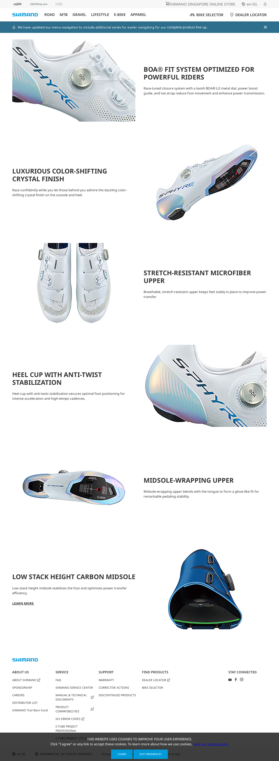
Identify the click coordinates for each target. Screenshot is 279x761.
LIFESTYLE (100, 14)
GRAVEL (79, 14)
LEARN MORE (23, 603)
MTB (64, 14)
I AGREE (121, 754)
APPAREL (138, 14)
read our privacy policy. (211, 744)
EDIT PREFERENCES (151, 754)
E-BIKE (120, 14)
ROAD (49, 14)
